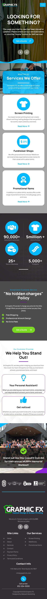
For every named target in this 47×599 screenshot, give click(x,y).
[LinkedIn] (26, 526)
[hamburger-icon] (43, 5)
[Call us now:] (23, 579)
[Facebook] (20, 52)
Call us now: (23, 584)
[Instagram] (26, 52)
